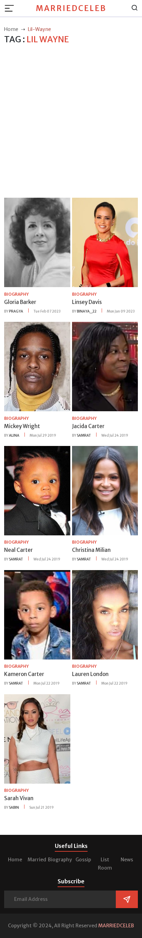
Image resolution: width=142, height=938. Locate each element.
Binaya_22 (87, 311)
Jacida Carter (88, 426)
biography (16, 294)
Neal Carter (18, 550)
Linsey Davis (87, 302)
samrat (84, 435)
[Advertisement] (71, 121)
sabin (14, 807)
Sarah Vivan (18, 798)
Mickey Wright (22, 426)
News (127, 860)
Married (37, 860)
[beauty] (37, 242)
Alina (14, 435)
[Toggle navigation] (11, 8)
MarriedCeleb (71, 8)
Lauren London (90, 674)
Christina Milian (91, 550)
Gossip (83, 860)
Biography (60, 860)
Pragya (16, 311)
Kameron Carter (24, 674)
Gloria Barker (20, 302)
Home (15, 860)
